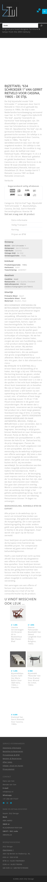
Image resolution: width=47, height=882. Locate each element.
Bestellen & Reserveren (13, 751)
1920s (23, 256)
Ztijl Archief (20, 203)
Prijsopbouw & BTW (11, 755)
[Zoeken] (41, 25)
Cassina (8, 208)
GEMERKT (22, 270)
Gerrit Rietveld (28, 208)
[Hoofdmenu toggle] (44, 11)
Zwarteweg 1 (8, 850)
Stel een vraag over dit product (20, 214)
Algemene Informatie (12, 748)
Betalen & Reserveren (12, 758)
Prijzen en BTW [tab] (19, 234)
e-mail (21, 591)
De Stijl (16, 208)
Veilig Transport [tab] (19, 225)
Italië (17, 267)
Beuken (18, 301)
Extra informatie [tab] (19, 220)
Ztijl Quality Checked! (26, 282)
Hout (24, 301)
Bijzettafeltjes (29, 206)
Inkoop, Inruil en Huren (13, 766)
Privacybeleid (8, 769)
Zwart (21, 296)
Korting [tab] (15, 229)
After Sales (7, 762)
